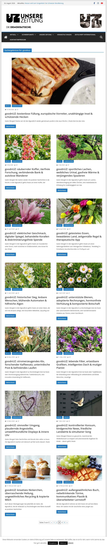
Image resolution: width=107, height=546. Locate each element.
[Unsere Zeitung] (53, 12)
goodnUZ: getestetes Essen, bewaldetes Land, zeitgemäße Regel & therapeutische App (79, 236)
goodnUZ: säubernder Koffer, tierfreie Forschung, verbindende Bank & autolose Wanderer (27, 172)
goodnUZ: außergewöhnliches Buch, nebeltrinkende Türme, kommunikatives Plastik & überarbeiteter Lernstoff (77, 494)
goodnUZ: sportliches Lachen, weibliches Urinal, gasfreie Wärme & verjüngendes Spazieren (77, 172)
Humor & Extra (17, 105)
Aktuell (13, 35)
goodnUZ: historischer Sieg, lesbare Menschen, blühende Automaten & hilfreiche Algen (26, 300)
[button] (17, 34)
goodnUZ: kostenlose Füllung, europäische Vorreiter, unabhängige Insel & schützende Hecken (49, 115)
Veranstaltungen (64, 35)
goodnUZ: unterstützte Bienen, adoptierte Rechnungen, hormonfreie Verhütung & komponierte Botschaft (78, 300)
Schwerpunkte (28, 35)
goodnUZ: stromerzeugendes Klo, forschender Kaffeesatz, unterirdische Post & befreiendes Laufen (27, 364)
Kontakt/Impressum (18, 40)
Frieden (66, 417)
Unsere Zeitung (45, 35)
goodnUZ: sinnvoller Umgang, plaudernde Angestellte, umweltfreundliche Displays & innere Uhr (27, 430)
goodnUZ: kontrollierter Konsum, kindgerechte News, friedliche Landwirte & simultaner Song (76, 428)
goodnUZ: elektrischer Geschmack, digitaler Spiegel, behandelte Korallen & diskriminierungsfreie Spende (27, 236)
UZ (17, 109)
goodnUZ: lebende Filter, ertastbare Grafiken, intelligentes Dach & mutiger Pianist (79, 364)
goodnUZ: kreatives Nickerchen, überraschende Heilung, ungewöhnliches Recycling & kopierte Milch (27, 494)
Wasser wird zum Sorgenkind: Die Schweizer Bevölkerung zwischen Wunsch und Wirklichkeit (44, 4)
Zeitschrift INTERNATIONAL (85, 35)
